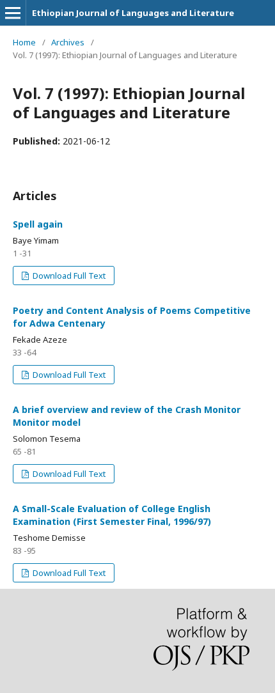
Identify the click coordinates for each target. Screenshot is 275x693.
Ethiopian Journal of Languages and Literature (133, 13)
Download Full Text (68, 275)
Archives (67, 42)
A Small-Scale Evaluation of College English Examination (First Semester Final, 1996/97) (112, 514)
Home (24, 42)
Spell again (38, 224)
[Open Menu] (13, 13)
